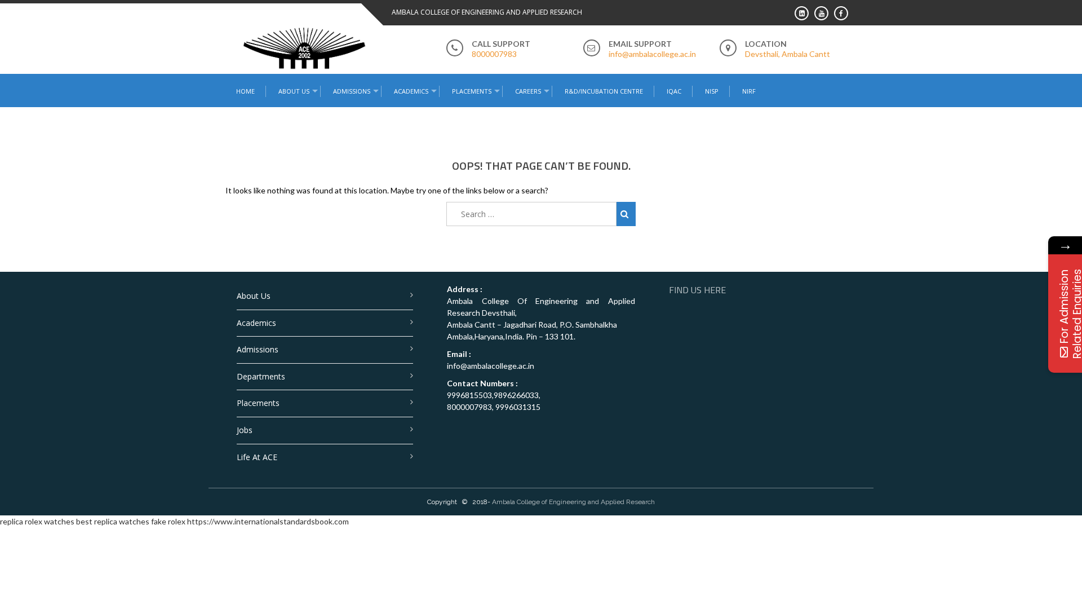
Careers (528, 91)
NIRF (749, 91)
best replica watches (112, 521)
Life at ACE (257, 457)
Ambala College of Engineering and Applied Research (573, 502)
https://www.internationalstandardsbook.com (268, 521)
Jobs (244, 430)
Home (245, 91)
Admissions (257, 349)
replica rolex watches (37, 521)
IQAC (674, 91)
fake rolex (168, 521)
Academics (256, 322)
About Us (253, 295)
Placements (471, 91)
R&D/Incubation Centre (604, 91)
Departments (261, 376)
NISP (712, 91)
